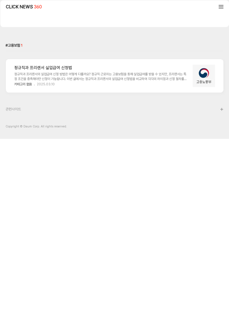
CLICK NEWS (24, 6)
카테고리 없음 (23, 84)
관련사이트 (13, 109)
